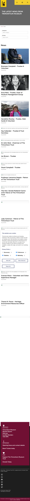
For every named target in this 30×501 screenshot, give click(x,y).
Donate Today (7, 462)
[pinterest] (2, 484)
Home (2, 26)
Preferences (21, 252)
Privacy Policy (3, 470)
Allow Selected (21, 260)
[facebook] (2, 474)
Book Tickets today (9, 448)
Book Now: (18, 499)
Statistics (6, 255)
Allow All (8, 260)
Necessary (7, 252)
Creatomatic (8, 491)
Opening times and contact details (14, 445)
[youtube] (2, 479)
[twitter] (2, 477)
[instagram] (2, 482)
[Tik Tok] (2, 487)
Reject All (8, 266)
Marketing (20, 255)
